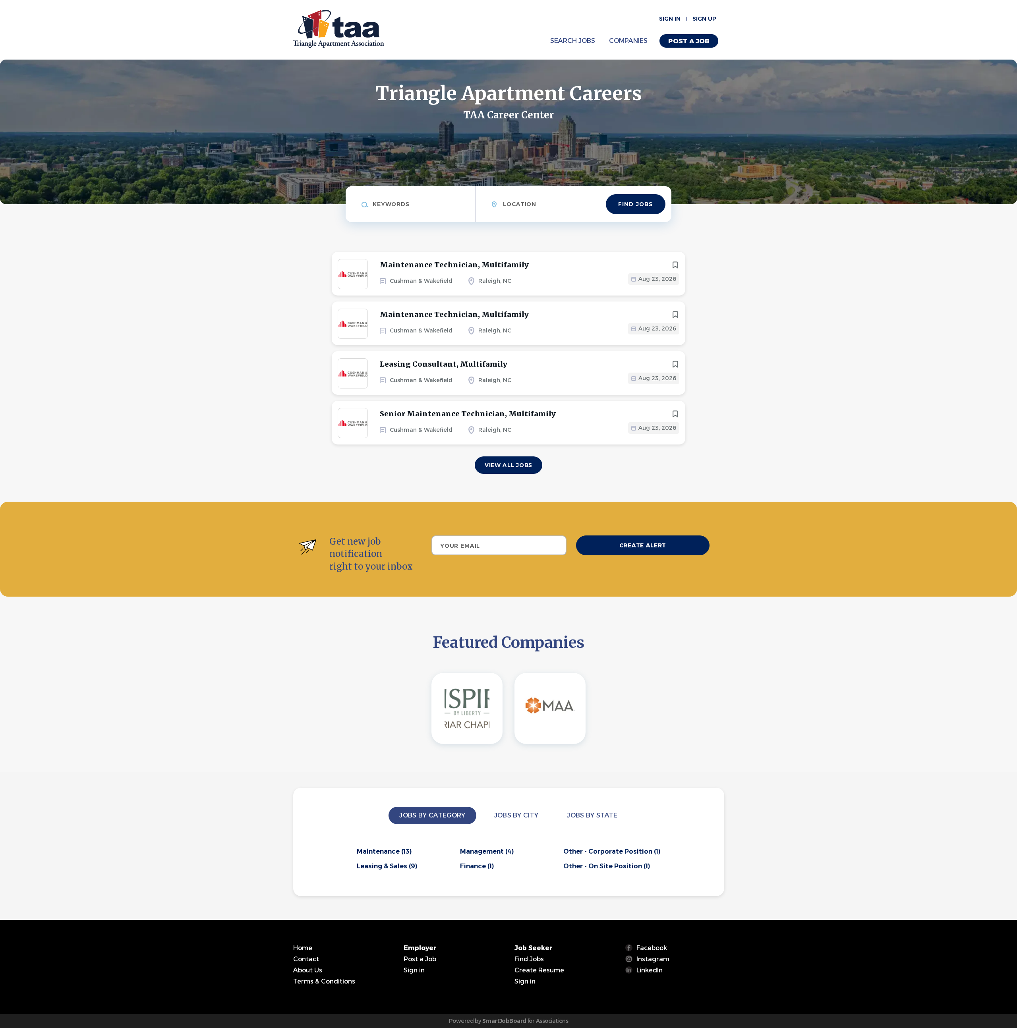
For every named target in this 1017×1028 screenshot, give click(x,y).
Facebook (651, 948)
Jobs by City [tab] (516, 815)
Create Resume (539, 970)
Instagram (652, 959)
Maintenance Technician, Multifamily (454, 264)
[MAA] (550, 708)
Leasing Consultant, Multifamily (443, 364)
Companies (628, 40)
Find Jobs (635, 204)
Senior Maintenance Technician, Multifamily (468, 413)
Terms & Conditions (324, 981)
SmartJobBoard (504, 1020)
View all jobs (508, 465)
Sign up (704, 18)
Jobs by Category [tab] (432, 815)
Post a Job (689, 41)
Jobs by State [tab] (592, 815)
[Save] (675, 265)
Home (302, 948)
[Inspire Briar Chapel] (467, 708)
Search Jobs (572, 40)
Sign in (670, 18)
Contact (306, 959)
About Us (307, 970)
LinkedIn (649, 970)
